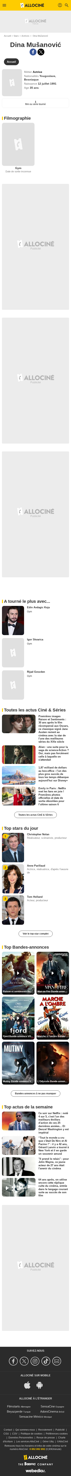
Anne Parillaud (36, 865)
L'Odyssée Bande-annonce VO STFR (53, 1081)
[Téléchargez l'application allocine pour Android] (41, 1384)
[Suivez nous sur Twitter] (25, 1361)
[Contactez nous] (57, 1361)
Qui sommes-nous (25, 1429)
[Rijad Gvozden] (13, 685)
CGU (6, 1433)
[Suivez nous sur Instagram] (36, 1361)
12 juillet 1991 (47, 83)
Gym (18, 168)
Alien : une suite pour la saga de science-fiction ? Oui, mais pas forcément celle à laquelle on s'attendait (53, 753)
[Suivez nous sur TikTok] (46, 1361)
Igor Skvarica (35, 639)
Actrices (25, 36)
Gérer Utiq (48, 1441)
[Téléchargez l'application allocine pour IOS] (29, 1384)
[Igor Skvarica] (13, 652)
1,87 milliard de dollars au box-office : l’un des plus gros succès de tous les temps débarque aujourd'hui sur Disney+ (53, 774)
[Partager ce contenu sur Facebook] (33, 52)
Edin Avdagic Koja (38, 607)
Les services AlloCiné (27, 1441)
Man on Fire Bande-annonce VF (53, 991)
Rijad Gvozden (36, 671)
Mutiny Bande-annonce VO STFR (19, 1081)
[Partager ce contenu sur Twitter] (40, 52)
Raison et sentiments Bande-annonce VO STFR (19, 991)
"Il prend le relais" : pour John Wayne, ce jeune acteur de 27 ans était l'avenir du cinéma (53, 1163)
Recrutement (45, 1429)
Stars (16, 36)
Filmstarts (13, 1406)
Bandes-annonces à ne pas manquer (35, 1093)
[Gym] (18, 144)
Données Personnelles (20, 1437)
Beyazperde (14, 1411)
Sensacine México (31, 1416)
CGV (14, 1433)
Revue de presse (45, 1437)
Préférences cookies (57, 1433)
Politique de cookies (31, 1433)
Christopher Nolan (38, 834)
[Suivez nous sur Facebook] (14, 1361)
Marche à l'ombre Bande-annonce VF (53, 1036)
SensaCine (48, 1406)
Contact (8, 1429)
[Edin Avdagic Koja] (13, 620)
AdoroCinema (49, 1411)
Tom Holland (35, 896)
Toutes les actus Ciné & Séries (35, 814)
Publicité (60, 1429)
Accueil (7, 36)
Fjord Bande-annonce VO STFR (19, 1036)
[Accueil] (32, 5)
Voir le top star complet (36, 933)
